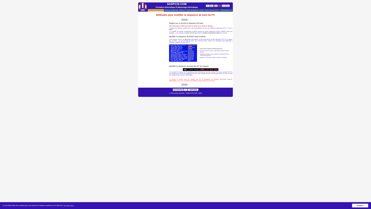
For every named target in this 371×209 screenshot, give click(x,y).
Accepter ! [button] (360, 205)
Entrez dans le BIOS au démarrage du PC (211, 48)
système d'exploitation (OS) (211, 33)
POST (171, 29)
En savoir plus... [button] (69, 205)
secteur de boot (189, 33)
